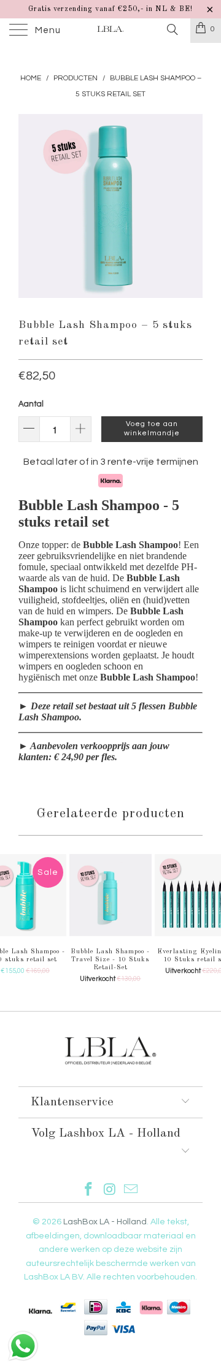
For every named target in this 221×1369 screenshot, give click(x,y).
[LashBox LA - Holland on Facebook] (88, 1191)
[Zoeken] (171, 30)
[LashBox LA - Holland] (110, 30)
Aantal (31, 404)
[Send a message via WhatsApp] (23, 1346)
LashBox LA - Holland (105, 1222)
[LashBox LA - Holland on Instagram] (110, 1191)
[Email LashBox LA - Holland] (131, 1191)
